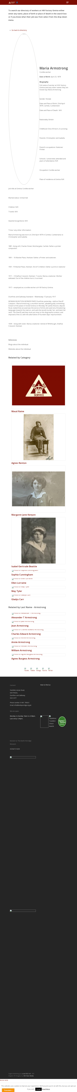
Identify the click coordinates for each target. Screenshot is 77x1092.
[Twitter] (32, 670)
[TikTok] (50, 670)
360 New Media (28, 1076)
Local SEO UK (26, 1074)
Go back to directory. (19, 30)
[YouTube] (44, 670)
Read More (46, 1089)
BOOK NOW (4, 1080)
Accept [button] (38, 1089)
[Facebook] (26, 670)
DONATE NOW (15, 749)
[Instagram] (38, 670)
